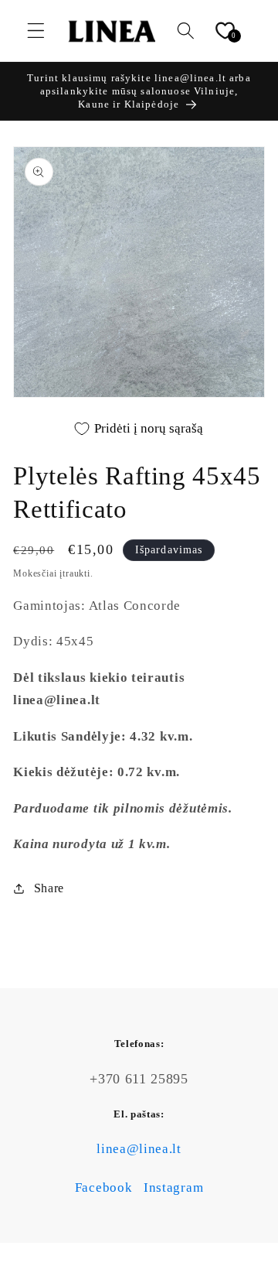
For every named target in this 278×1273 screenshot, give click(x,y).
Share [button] (49, 888)
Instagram (173, 1187)
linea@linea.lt (139, 1148)
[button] (36, 30)
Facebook (104, 1187)
